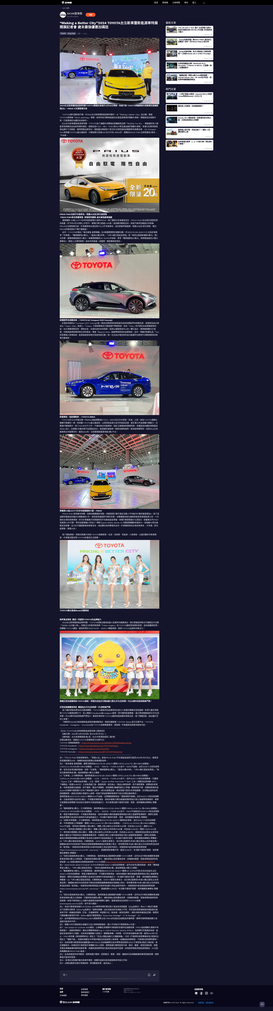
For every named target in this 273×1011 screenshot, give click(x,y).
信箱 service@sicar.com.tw (132, 992)
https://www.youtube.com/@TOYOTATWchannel (100, 752)
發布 (186, 2)
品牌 (61, 992)
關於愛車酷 (106, 989)
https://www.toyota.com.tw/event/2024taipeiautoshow (106, 743)
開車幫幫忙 (85, 992)
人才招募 (105, 992)
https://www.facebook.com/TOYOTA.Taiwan (98, 746)
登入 (194, 2)
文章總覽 (176, 2)
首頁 (156, 2)
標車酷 (165, 2)
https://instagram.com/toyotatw (94, 749)
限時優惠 (84, 995)
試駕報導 (84, 989)
